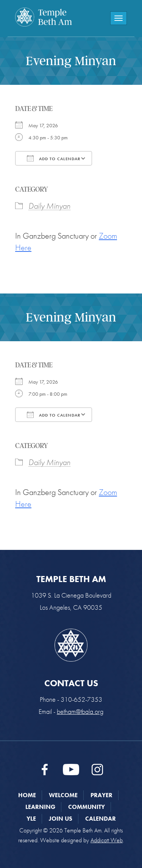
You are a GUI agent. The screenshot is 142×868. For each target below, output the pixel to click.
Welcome (63, 795)
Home (27, 795)
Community (86, 807)
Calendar (100, 819)
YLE (31, 819)
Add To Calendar (58, 158)
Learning (40, 807)
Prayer (101, 795)
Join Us (60, 819)
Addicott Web (107, 840)
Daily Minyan (49, 205)
